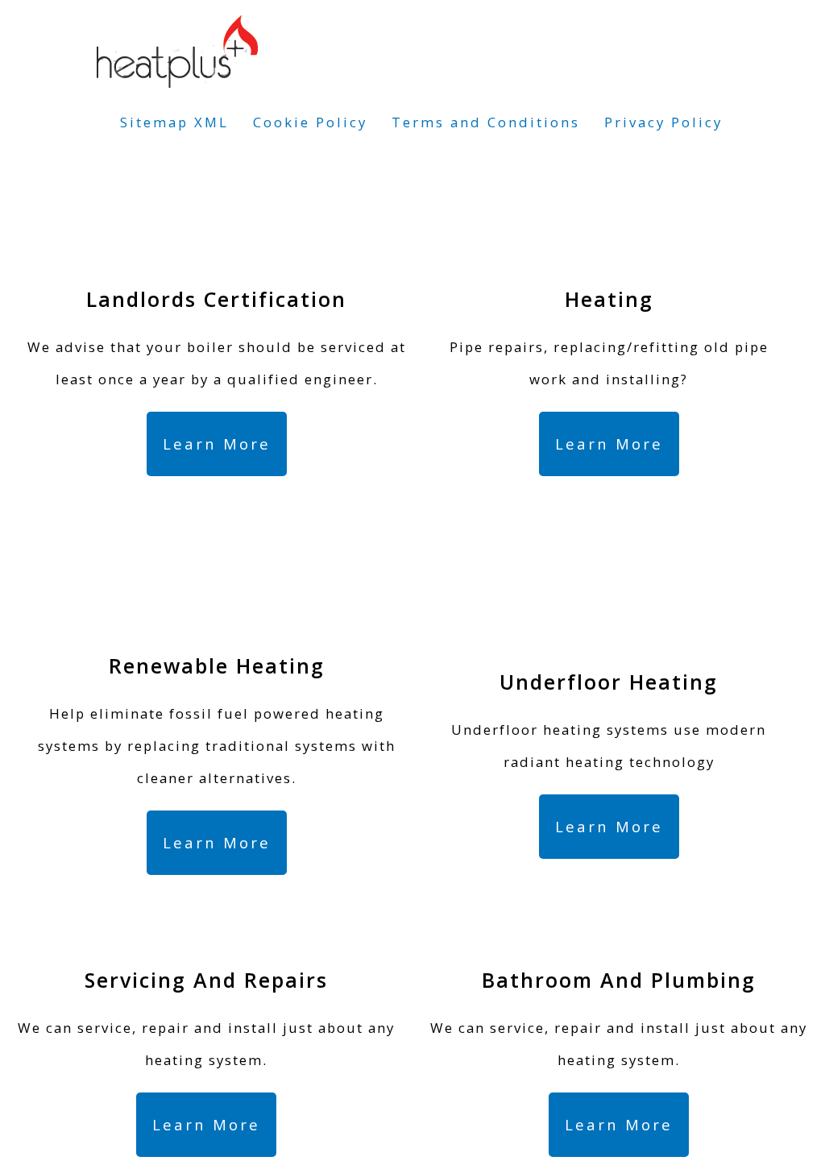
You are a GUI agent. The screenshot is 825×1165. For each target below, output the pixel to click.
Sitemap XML (174, 122)
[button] (217, 444)
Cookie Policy (310, 122)
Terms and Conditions (486, 122)
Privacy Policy (663, 122)
